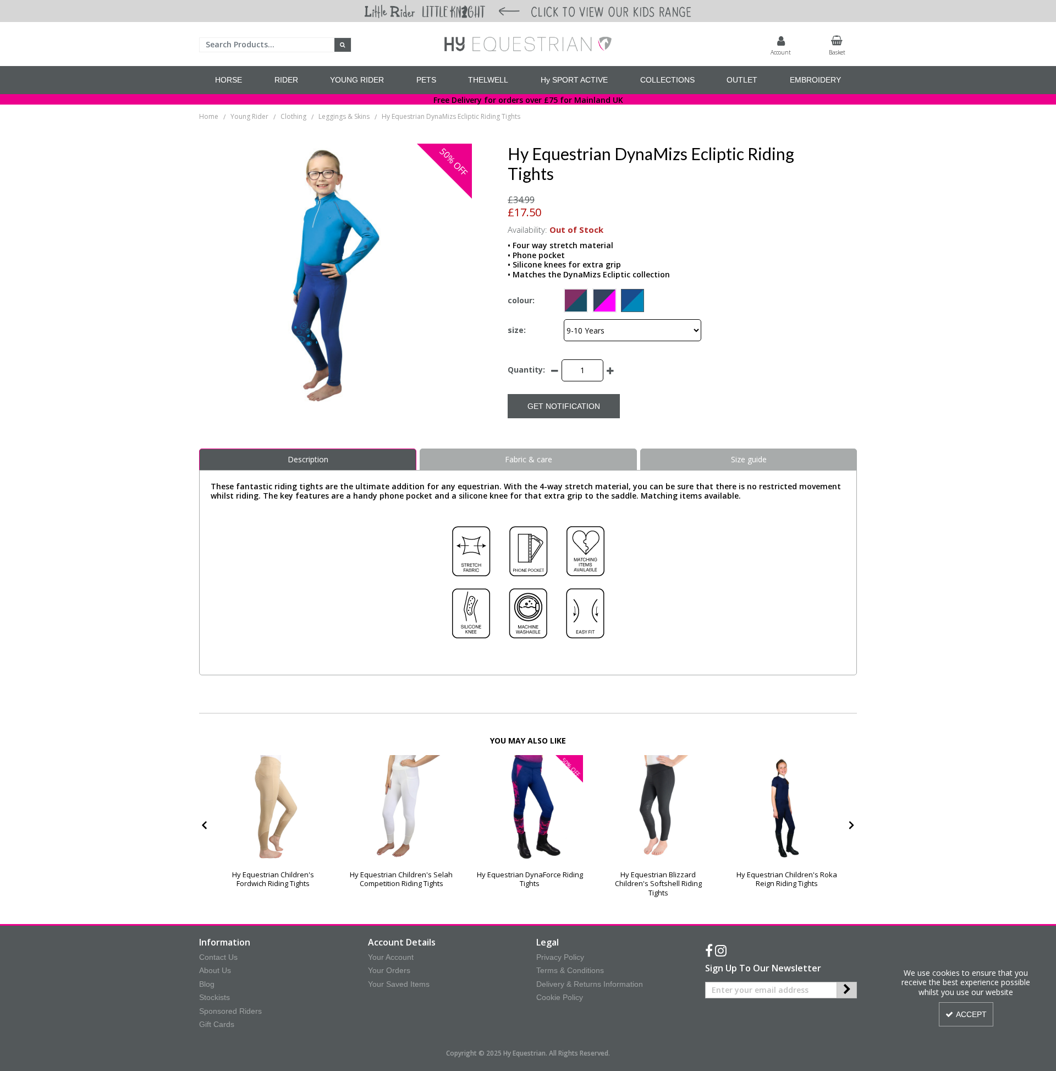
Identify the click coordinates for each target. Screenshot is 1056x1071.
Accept (971, 1014)
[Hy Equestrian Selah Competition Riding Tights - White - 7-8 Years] (401, 808)
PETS (426, 79)
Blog (207, 984)
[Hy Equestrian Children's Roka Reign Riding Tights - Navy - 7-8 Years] (787, 808)
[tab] (307, 460)
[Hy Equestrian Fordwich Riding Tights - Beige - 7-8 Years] (273, 808)
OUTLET (742, 79)
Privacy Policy (560, 957)
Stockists (214, 997)
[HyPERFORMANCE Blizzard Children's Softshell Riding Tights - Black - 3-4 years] (658, 808)
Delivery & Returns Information (589, 984)
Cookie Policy (559, 997)
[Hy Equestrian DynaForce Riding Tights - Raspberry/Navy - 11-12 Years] (530, 808)
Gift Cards (216, 1024)
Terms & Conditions (570, 970)
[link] (709, 951)
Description (308, 459)
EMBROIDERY (815, 79)
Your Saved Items (399, 984)
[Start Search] (342, 44)
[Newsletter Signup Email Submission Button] (847, 990)
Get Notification (563, 406)
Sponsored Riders (230, 1011)
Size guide (749, 459)
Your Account (391, 957)
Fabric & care (528, 459)
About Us (215, 970)
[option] (273, 826)
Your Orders (389, 970)
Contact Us (218, 957)
